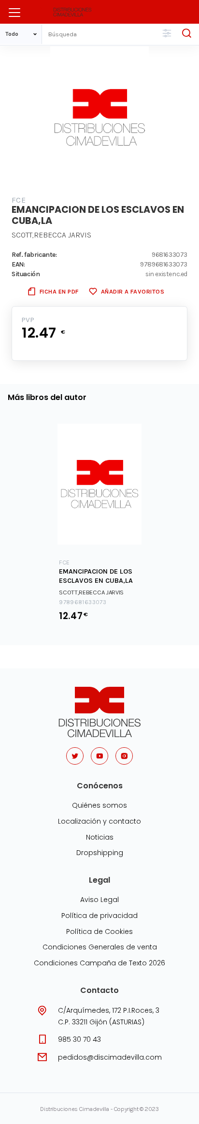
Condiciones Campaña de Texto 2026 (99, 963)
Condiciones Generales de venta (100, 947)
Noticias (100, 837)
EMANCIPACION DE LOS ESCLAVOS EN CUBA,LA (96, 576)
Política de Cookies (99, 931)
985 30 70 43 (79, 1039)
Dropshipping (99, 853)
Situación (26, 274)
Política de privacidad (99, 915)
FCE (19, 200)
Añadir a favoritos (132, 291)
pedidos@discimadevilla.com (110, 1057)
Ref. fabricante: (34, 254)
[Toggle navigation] (14, 12)
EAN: (18, 264)
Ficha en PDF (59, 291)
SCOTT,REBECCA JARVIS (51, 234)
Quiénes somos (99, 805)
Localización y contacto (99, 821)
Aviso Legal (99, 899)
